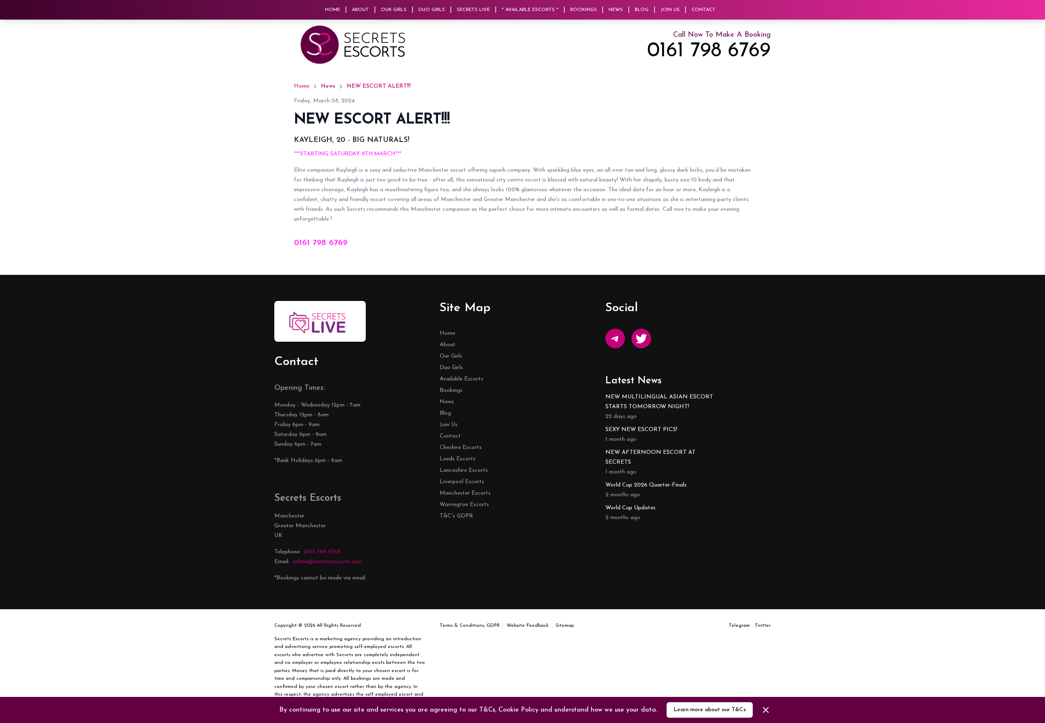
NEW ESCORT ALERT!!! (379, 86)
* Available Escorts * (530, 9)
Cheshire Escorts (461, 447)
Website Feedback (528, 625)
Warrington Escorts (464, 505)
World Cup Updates (630, 508)
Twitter (763, 625)
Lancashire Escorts (464, 470)
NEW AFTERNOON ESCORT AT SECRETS (650, 457)
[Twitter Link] (641, 338)
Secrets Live (473, 9)
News (616, 9)
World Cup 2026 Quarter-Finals (646, 485)
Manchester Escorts (465, 493)
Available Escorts (461, 379)
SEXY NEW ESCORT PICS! (641, 430)
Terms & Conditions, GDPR (470, 625)
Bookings (583, 9)
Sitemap (565, 625)
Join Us (670, 9)
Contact (703, 9)
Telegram (739, 625)
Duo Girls (431, 9)
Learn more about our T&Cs (710, 710)
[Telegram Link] (615, 338)
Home (332, 9)
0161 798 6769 (709, 51)
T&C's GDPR (456, 516)
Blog (642, 9)
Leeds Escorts (458, 459)
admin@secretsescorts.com (327, 562)
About (360, 9)
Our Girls (394, 9)
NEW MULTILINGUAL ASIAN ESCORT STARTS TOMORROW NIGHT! (659, 402)
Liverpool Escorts (462, 482)
